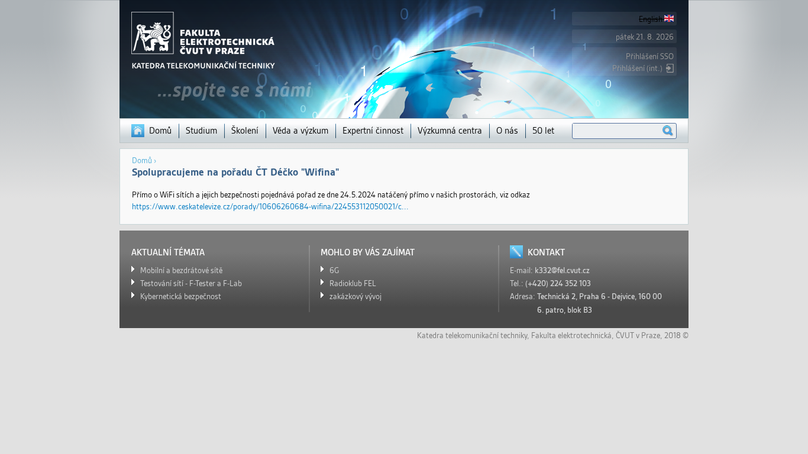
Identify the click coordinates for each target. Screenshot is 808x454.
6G (334, 270)
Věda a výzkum (300, 130)
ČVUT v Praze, (639, 335)
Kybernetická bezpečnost (180, 296)
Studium (201, 130)
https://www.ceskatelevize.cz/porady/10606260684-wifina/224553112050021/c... (270, 206)
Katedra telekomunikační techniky (472, 335)
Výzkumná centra (450, 130)
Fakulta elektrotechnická (571, 335)
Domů (160, 130)
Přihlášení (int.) (637, 68)
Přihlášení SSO (650, 56)
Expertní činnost (372, 130)
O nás (507, 130)
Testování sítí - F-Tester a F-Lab (191, 283)
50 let (543, 130)
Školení (244, 130)
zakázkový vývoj (355, 296)
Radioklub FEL (352, 283)
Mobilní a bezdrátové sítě (181, 270)
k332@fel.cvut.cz (562, 270)
